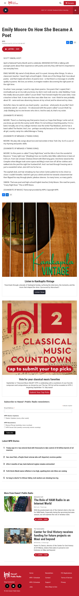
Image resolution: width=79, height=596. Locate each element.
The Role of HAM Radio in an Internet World (52, 501)
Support (48, 582)
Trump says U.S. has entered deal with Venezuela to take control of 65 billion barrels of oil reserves (40, 449)
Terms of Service (66, 578)
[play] (5, 10)
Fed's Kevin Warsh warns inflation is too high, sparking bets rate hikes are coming (36, 471)
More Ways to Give (51, 587)
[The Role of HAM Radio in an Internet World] (18, 504)
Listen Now (39, 292)
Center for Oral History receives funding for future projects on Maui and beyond (53, 535)
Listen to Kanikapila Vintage (39, 281)
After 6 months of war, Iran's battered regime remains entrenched (30, 464)
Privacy (63, 582)
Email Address (9, 408)
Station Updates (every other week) (17, 418)
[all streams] (76, 10)
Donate (70, 3)
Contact (47, 578)
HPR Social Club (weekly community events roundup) (23, 427)
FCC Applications (66, 573)
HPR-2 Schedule (34, 582)
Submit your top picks (39, 392)
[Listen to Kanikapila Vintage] (39, 240)
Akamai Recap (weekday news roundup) (18, 425)
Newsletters (49, 573)
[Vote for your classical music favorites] (39, 338)
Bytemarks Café (38, 497)
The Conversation (39, 529)
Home (31, 573)
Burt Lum (36, 507)
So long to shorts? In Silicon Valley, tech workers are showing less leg (32, 478)
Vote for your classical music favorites (39, 379)
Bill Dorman (37, 542)
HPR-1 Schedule (34, 578)
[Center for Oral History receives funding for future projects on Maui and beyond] (18, 536)
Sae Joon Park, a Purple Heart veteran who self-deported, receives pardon (33, 457)
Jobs (31, 587)
